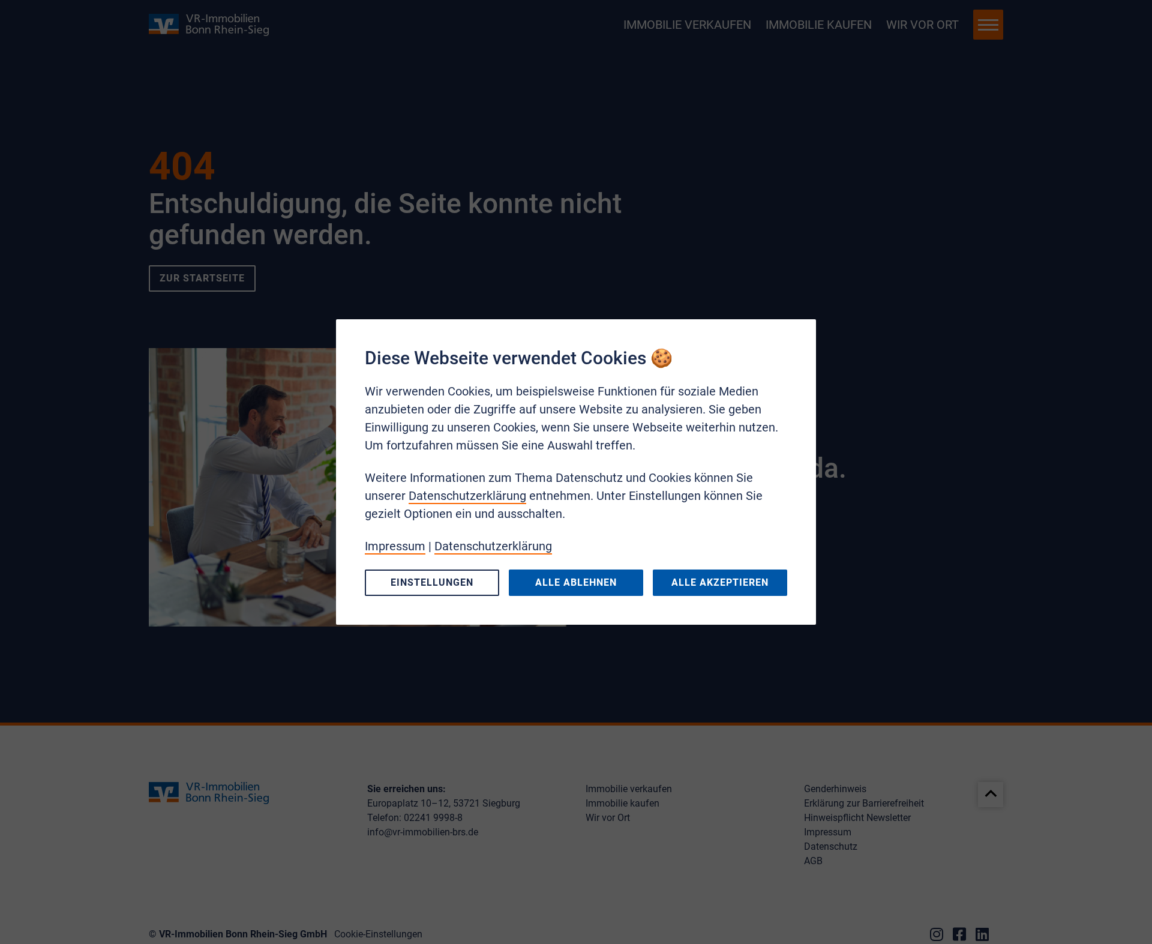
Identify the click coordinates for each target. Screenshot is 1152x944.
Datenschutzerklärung (467, 496)
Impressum (395, 546)
